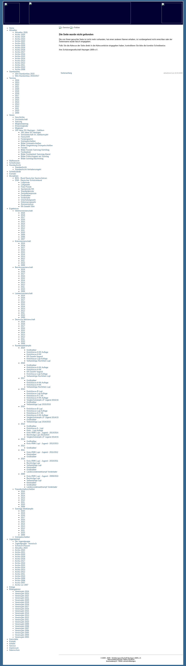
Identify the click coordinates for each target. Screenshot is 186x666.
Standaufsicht (21, 167)
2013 (17, 104)
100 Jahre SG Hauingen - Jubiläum (29, 130)
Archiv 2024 (20, 37)
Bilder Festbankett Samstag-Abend (35, 154)
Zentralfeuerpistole (28, 193)
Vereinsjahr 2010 (22, 622)
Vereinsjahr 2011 (22, 620)
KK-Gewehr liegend (35, 356)
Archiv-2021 (20, 43)
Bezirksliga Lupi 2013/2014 (38, 435)
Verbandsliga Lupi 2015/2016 (39, 404)
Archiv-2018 (20, 50)
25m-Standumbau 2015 (24, 74)
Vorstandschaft (21, 119)
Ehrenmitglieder (21, 126)
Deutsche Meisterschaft (25, 319)
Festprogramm (27, 139)
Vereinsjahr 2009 (22, 624)
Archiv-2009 (20, 69)
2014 (17, 102)
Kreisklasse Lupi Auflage (37, 393)
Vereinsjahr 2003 (22, 637)
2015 (17, 100)
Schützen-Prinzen (22, 546)
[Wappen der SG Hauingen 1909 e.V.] (12, 22)
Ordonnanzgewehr (28, 202)
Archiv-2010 (20, 67)
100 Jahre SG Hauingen (31, 132)
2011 (17, 108)
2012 (17, 106)
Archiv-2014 (20, 58)
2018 (17, 93)
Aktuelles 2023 (21, 548)
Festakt (24, 148)
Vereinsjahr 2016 (22, 609)
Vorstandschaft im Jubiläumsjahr (34, 135)
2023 (17, 82)
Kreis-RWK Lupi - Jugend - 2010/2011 (42, 461)
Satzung (18, 121)
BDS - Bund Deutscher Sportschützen (31, 178)
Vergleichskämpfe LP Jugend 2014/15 (42, 417)
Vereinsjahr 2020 (22, 600)
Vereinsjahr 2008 (22, 626)
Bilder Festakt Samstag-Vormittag (35, 150)
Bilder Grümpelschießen (31, 143)
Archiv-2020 (20, 45)
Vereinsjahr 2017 (22, 607)
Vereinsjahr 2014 (22, 613)
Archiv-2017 (20, 52)
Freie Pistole (26, 187)
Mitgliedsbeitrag (21, 124)
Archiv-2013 (20, 61)
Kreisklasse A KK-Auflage (37, 383)
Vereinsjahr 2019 (22, 602)
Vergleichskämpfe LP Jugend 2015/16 (42, 400)
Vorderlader (25, 198)
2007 (23, 239)
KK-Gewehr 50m (28, 206)
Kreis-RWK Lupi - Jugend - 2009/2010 (42, 476)
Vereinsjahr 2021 (22, 598)
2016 (17, 98)
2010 (17, 111)
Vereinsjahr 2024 (22, 591)
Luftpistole (25, 182)
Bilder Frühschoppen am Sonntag (35, 156)
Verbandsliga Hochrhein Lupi (38, 361)
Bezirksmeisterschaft (24, 267)
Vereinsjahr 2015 (22, 611)
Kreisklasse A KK (34, 354)
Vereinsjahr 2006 (22, 630)
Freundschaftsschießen (25, 489)
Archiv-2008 (20, 580)
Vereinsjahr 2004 (22, 635)
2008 (23, 237)
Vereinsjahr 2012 (22, 617)
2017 (17, 95)
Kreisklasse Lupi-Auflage (37, 359)
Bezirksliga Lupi (33, 463)
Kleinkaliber (31, 454)
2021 (17, 87)
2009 (17, 113)
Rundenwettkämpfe (23, 346)
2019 (17, 91)
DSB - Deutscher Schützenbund (28, 180)
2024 (17, 80)
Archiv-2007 (20, 583)
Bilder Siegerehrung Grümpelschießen (37, 145)
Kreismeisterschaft (23, 241)
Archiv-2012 (20, 63)
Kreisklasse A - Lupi (35, 428)
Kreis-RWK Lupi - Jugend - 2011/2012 (42, 452)
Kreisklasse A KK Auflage (37, 352)
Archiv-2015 (20, 56)
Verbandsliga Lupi (34, 465)
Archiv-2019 (20, 48)
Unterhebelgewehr (28, 200)
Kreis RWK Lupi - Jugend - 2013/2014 (42, 433)
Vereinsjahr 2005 (22, 633)
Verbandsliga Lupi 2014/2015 (39, 422)
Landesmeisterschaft (24, 293)
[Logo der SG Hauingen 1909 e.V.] (172, 22)
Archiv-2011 (20, 65)
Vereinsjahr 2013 (22, 615)
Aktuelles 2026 (21, 32)
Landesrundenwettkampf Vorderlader (42, 472)
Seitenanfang (66, 73)
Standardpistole (27, 191)
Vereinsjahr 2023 (22, 593)
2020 (17, 89)
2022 (17, 85)
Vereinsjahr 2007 (22, 628)
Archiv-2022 (20, 41)
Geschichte (20, 117)
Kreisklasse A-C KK (35, 396)
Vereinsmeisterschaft (24, 211)
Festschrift (25, 137)
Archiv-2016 (20, 54)
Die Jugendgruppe (22, 541)
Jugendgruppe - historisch (26, 543)
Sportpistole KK (27, 189)
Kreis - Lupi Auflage (35, 430)
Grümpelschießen (28, 141)
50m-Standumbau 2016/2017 (27, 76)
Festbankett (26, 152)
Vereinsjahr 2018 (22, 604)
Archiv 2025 (20, 34)
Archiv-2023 (20, 39)
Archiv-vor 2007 (21, 585)
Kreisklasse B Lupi (34, 391)
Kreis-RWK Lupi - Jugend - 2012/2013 (42, 443)
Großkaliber (26, 195)
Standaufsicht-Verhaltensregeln (28, 169)
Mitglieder (19, 128)
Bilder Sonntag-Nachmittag (32, 158)
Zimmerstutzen (27, 204)
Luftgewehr (25, 185)
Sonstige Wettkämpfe (24, 509)
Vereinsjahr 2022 (22, 596)
